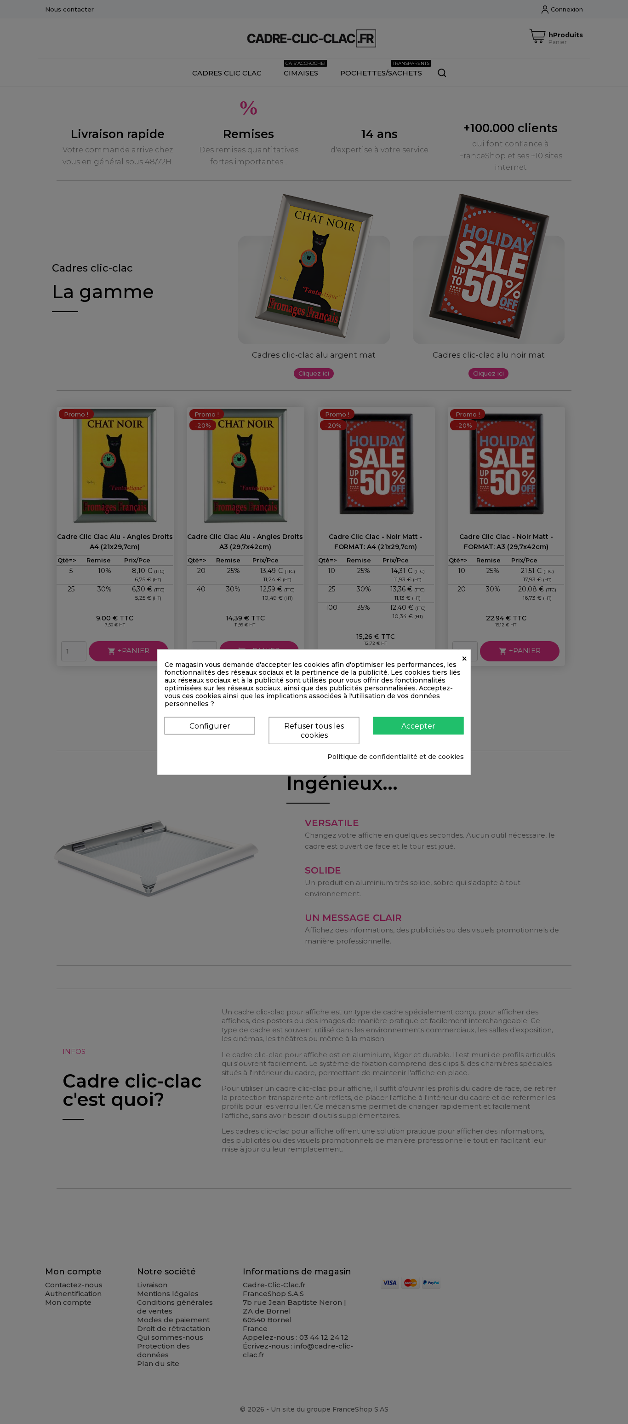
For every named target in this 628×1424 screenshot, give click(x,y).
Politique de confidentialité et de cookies (395, 756)
